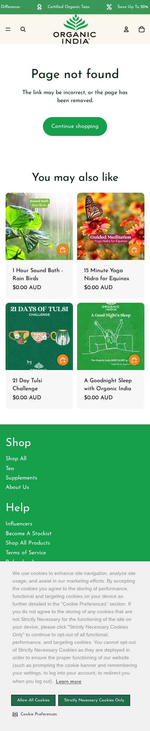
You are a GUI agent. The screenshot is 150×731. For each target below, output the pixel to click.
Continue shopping (75, 126)
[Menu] (8, 29)
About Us (17, 487)
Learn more (68, 681)
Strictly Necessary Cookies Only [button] (94, 700)
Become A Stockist (29, 534)
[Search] (23, 29)
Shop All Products (28, 543)
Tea (10, 468)
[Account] (126, 29)
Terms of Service (26, 553)
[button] (34, 714)
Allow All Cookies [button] (33, 700)
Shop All (16, 459)
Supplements (21, 478)
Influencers (19, 524)
